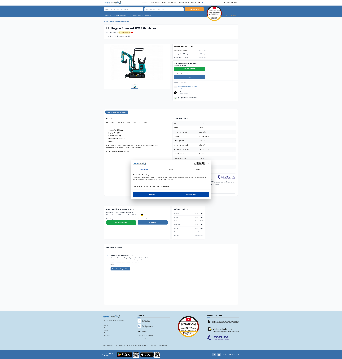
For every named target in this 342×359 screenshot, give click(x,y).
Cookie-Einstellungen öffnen (120, 269)
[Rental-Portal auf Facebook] (214, 354)
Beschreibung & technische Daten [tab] (117, 112)
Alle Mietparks (155, 2)
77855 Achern (113, 32)
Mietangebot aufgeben (229, 3)
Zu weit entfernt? (125, 32)
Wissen (106, 330)
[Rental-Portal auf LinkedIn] (219, 354)
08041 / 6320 (146, 322)
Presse (106, 325)
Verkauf (193, 2)
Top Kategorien (232, 15)
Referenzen (172, 2)
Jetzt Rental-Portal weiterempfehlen (114, 320)
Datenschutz (107, 333)
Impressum (107, 335)
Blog (105, 328)
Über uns (106, 323)
